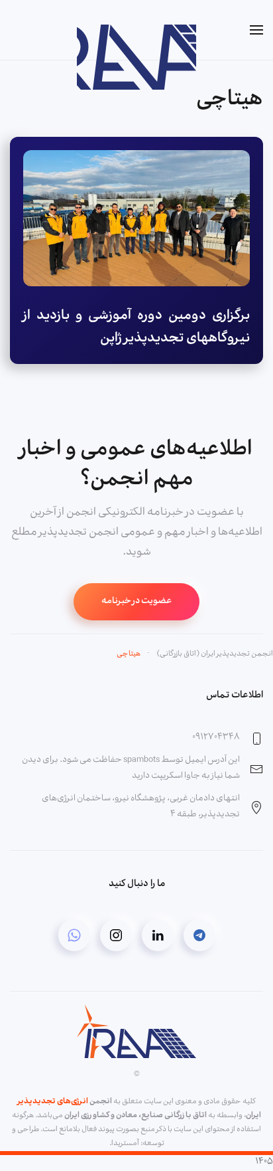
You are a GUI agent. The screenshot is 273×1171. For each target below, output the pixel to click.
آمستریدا (125, 1144)
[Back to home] (136, 30)
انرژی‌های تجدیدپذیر (53, 1102)
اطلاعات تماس (234, 695)
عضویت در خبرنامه (136, 601)
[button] (256, 30)
